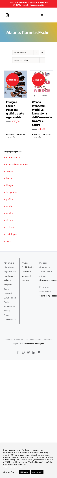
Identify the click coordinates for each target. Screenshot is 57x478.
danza (9, 178)
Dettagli (22, 134)
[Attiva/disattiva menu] (51, 15)
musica (9, 213)
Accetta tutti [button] (37, 472)
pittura (9, 220)
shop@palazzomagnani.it (33, 5)
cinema (9, 171)
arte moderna (13, 157)
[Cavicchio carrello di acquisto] (42, 14)
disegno (10, 185)
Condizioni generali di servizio (26, 275)
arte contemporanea (17, 164)
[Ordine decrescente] (42, 52)
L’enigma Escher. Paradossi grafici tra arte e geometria (15, 109)
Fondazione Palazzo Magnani (9, 280)
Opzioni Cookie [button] (10, 472)
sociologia (11, 234)
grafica (9, 199)
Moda (9, 206)
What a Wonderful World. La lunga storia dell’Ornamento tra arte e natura (42, 113)
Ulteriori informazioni (13, 467)
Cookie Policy (28, 267)
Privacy (25, 262)
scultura (10, 227)
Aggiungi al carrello (11, 135)
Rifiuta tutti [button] (24, 472)
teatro (9, 241)
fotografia (11, 192)
